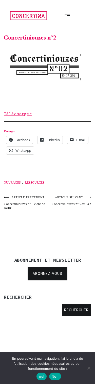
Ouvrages (12, 182)
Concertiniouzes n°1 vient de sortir (24, 203)
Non (55, 376)
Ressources (34, 182)
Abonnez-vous (47, 274)
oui (41, 376)
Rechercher (76, 310)
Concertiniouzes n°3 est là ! (71, 201)
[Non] (88, 368)
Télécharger (18, 113)
